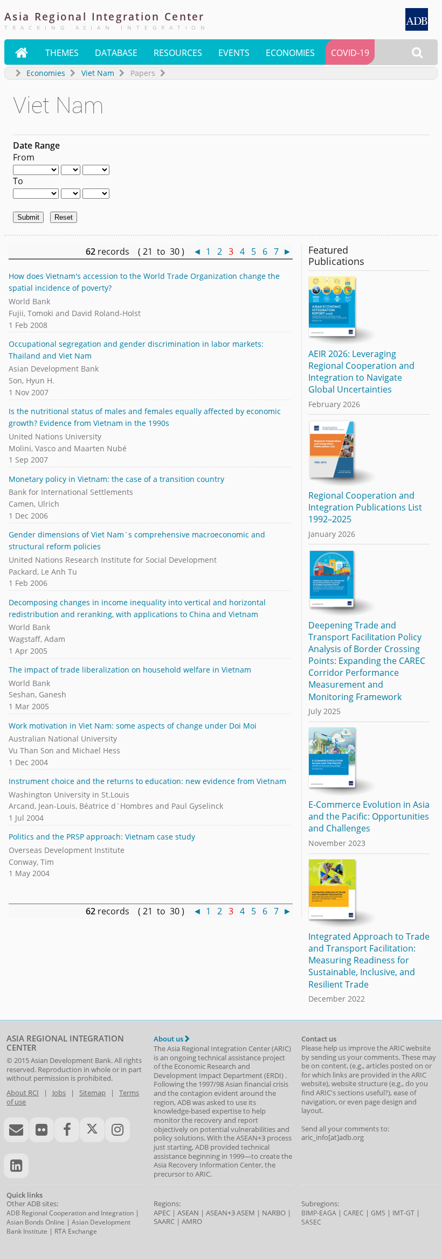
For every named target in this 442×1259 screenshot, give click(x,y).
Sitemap (92, 1092)
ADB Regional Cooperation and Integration (70, 1213)
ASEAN (188, 1213)
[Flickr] (41, 1129)
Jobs (59, 1092)
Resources (178, 53)
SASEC (311, 1222)
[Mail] (16, 1129)
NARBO (274, 1213)
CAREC (353, 1213)
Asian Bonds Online (35, 1222)
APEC (162, 1213)
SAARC (164, 1221)
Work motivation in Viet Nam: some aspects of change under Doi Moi (133, 726)
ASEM (246, 1213)
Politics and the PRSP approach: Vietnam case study (102, 836)
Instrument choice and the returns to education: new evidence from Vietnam (147, 781)
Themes (62, 53)
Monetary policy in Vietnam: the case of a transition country (116, 479)
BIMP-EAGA (318, 1213)
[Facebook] (66, 1129)
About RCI (22, 1092)
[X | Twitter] (92, 1129)
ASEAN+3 (220, 1213)
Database (116, 53)
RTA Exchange (75, 1231)
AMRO (192, 1221)
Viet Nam (97, 73)
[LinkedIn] (16, 1165)
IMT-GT (403, 1213)
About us (169, 1039)
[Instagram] (117, 1129)
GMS (378, 1213)
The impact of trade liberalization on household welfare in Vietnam (130, 670)
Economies (290, 53)
